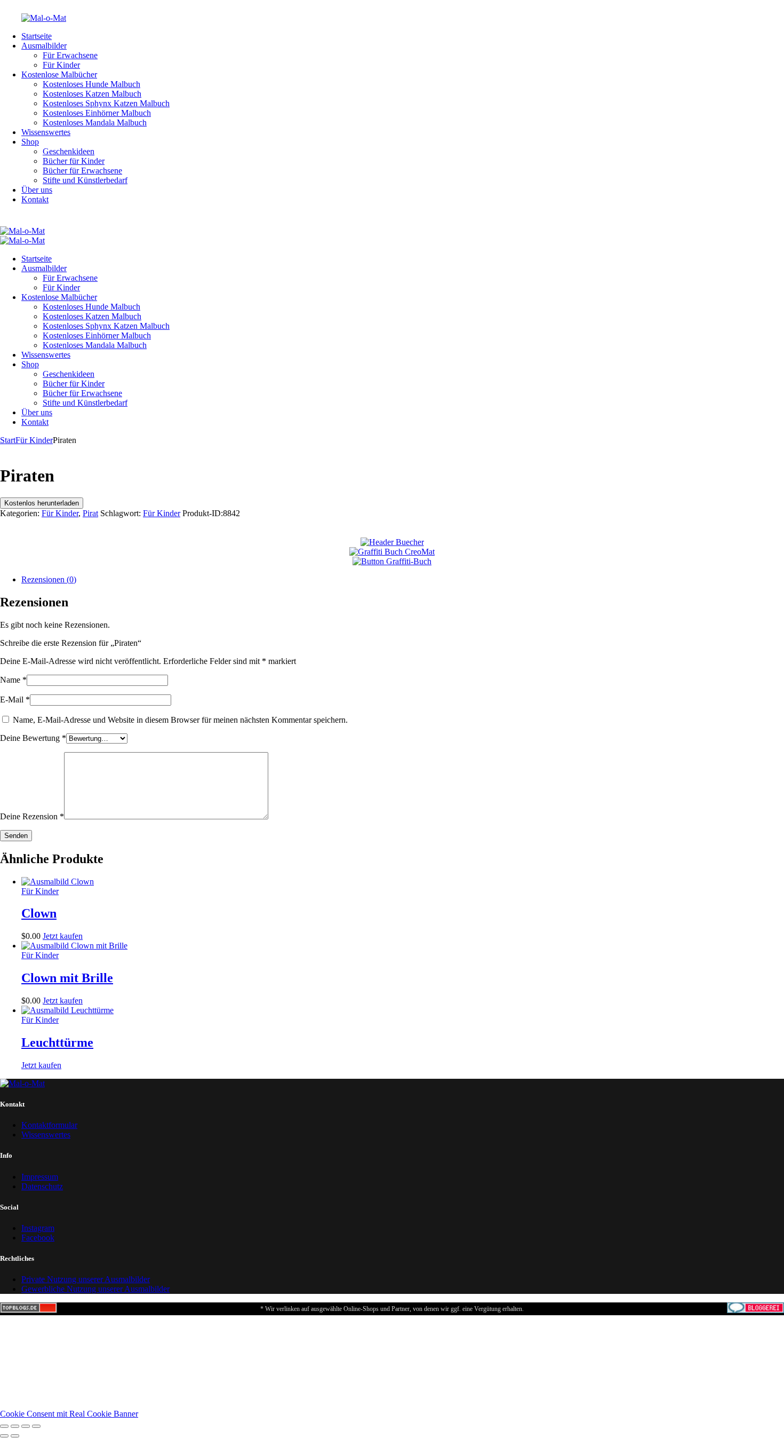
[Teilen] (25, 1426)
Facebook (37, 1237)
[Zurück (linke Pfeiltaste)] (4, 1435)
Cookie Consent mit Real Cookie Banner (69, 1413)
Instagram (37, 1227)
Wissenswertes (45, 1134)
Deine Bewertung (33, 737)
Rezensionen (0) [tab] (48, 579)
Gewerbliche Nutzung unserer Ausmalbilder (95, 1288)
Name (13, 679)
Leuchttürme (57, 1042)
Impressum (39, 1176)
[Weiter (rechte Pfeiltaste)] (15, 1435)
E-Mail (15, 699)
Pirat (90, 513)
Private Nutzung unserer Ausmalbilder (85, 1279)
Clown (39, 913)
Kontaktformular (49, 1124)
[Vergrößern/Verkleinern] (4, 1426)
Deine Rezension (32, 816)
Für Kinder (34, 440)
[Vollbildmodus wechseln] (15, 1426)
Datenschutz (42, 1186)
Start (7, 440)
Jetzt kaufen (63, 936)
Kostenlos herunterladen (41, 503)
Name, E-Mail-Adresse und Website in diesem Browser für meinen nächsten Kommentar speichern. (180, 719)
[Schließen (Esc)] (36, 1426)
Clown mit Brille (67, 978)
